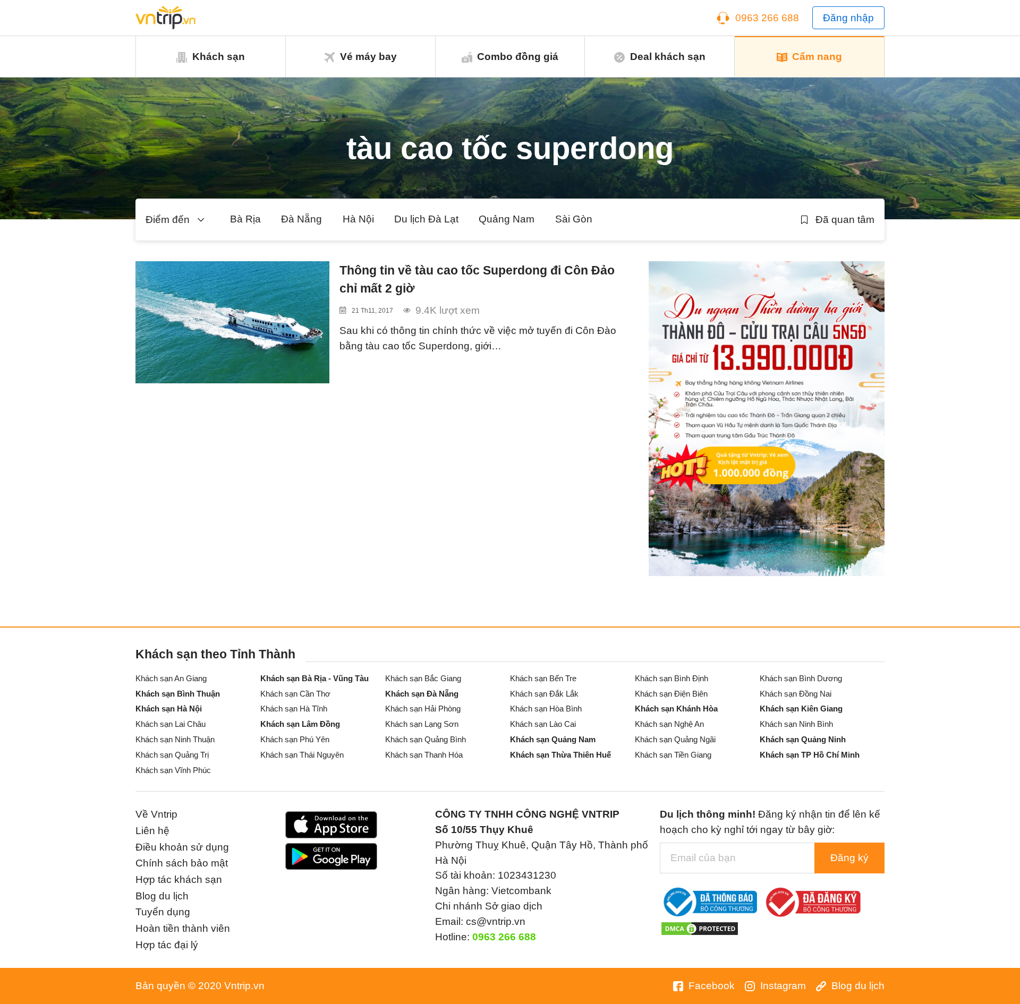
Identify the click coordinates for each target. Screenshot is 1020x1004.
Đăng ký (849, 857)
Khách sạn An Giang (171, 678)
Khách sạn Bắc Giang (423, 678)
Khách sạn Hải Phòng (423, 708)
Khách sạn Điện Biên (671, 693)
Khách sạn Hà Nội (168, 708)
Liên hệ (152, 830)
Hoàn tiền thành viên (182, 928)
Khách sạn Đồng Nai (795, 693)
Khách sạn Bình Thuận (177, 693)
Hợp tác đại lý (166, 944)
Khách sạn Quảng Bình (425, 739)
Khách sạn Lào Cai (543, 723)
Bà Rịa (245, 219)
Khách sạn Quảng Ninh (803, 739)
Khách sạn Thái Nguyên (302, 754)
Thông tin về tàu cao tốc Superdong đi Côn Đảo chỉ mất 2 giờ (477, 279)
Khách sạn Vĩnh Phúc (173, 770)
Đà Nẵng (301, 219)
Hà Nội (358, 219)
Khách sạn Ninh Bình (796, 723)
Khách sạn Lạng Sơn (421, 723)
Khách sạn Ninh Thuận (175, 739)
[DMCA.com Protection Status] (700, 927)
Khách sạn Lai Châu (170, 723)
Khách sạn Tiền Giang (673, 754)
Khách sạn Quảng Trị (172, 754)
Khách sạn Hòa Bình (546, 708)
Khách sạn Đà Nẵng (421, 693)
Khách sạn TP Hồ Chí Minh (810, 754)
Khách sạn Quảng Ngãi (675, 739)
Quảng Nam (506, 219)
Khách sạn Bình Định (671, 678)
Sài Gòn (573, 219)
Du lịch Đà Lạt (426, 219)
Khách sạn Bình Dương (801, 678)
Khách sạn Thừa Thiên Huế (560, 754)
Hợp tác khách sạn (178, 879)
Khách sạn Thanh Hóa (424, 754)
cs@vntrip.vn (495, 921)
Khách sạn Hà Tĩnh (293, 708)
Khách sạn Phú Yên (294, 739)
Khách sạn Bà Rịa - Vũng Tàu (314, 678)
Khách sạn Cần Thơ (295, 693)
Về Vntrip (156, 814)
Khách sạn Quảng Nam (553, 739)
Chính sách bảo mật (181, 863)
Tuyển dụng (162, 911)
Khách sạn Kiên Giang (801, 708)
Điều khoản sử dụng (182, 847)
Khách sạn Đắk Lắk (544, 693)
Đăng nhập (848, 17)
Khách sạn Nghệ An (669, 723)
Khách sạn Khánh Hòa (676, 708)
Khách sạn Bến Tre (543, 678)
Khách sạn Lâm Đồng (300, 723)
